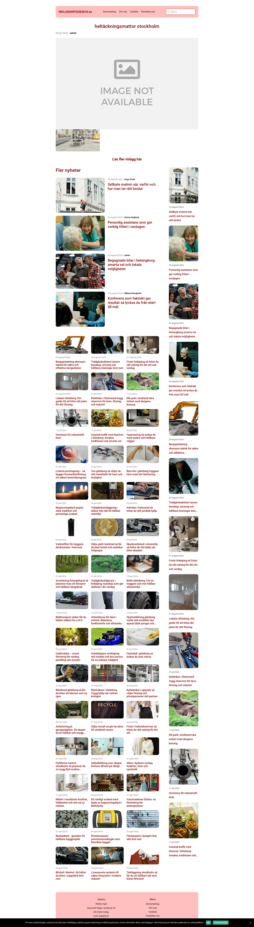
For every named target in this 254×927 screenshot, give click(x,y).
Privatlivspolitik (220, 923)
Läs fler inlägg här (127, 159)
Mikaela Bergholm (132, 293)
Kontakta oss (148, 11)
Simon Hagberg (131, 217)
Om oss (123, 11)
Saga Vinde (129, 179)
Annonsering (109, 11)
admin (73, 33)
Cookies (134, 11)
